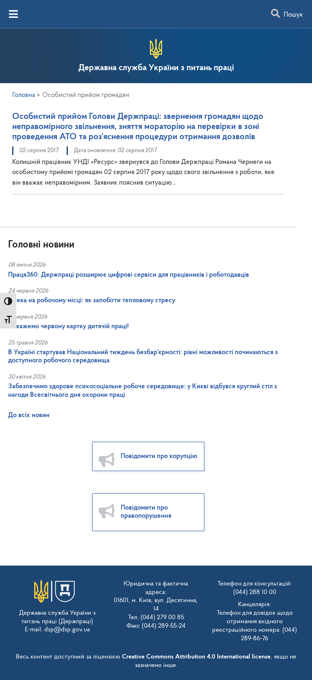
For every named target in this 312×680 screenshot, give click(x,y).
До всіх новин (29, 415)
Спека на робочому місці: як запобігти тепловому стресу (91, 300)
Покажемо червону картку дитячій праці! (68, 326)
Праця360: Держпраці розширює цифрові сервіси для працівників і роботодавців (128, 274)
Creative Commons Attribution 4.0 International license (196, 657)
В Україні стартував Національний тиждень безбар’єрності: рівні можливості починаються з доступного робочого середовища (143, 356)
